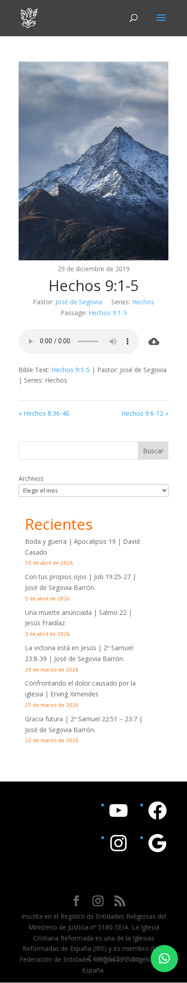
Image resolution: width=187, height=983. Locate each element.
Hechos (143, 301)
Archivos (31, 478)
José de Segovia (78, 301)
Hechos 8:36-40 (46, 413)
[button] (164, 958)
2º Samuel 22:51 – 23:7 (103, 718)
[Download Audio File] (153, 341)
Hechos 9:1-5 (108, 312)
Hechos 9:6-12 (142, 413)
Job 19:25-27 (112, 576)
